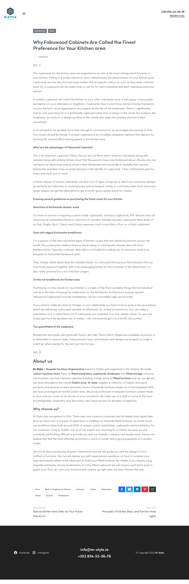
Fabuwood (106, 489)
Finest (38, 495)
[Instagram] (34, 552)
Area (37, 489)
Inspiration (40, 31)
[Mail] (152, 489)
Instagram (43, 552)
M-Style (38, 369)
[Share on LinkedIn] (137, 489)
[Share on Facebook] (121, 489)
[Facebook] (15, 552)
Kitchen (49, 495)
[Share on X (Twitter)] (129, 489)
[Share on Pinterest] (144, 489)
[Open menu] (24, 14)
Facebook (24, 552)
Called (93, 489)
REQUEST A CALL (177, 16)
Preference (63, 495)
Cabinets (80, 489)
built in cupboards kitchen (58, 489)
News (52, 31)
